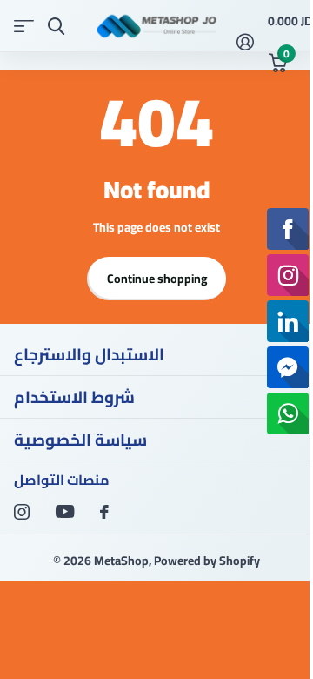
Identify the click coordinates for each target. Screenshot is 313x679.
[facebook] (104, 512)
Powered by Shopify (207, 560)
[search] (56, 26)
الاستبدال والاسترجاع (89, 354)
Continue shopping (157, 278)
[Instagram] (22, 512)
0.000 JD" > (283, 37)
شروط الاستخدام (74, 397)
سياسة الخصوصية (80, 439)
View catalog (24, 26)
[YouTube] (65, 511)
